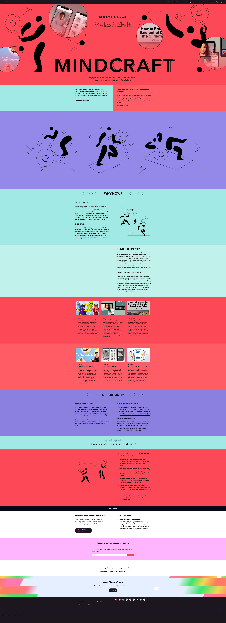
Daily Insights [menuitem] (175, 2)
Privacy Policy (20, 615)
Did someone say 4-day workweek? (130, 519)
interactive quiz (146, 468)
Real (84, 411)
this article (126, 479)
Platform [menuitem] (80, 599)
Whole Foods (146, 411)
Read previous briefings (82, 530)
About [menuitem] (202, 2)
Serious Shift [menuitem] (196, 2)
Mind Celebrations (131, 494)
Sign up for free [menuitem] (100, 601)
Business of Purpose (137, 527)
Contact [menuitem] (208, 2)
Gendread (130, 485)
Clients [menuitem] (182, 2)
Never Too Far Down (131, 423)
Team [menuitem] (89, 601)
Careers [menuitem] (89, 604)
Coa (104, 322)
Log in (221, 2)
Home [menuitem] (168, 2)
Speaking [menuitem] (188, 2)
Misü (127, 459)
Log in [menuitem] (98, 599)
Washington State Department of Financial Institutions (135, 415)
